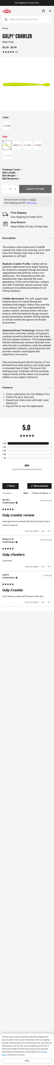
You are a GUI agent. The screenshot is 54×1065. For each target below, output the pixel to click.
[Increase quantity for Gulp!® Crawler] (15, 189)
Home (5, 28)
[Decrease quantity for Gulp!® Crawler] (5, 189)
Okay (27, 1060)
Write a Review (42, 487)
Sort (26, 493)
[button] (10, 52)
